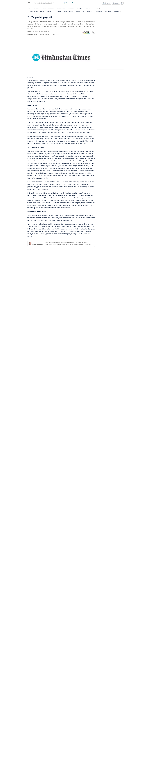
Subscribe (115, 3)
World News (71, 8)
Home (30, 8)
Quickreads (99, 11)
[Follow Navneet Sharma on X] (51, 34)
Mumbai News (80, 11)
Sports (42, 11)
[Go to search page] (32, 3)
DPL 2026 (87, 8)
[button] (28, 3)
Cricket (44, 8)
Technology (90, 11)
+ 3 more (116, 11)
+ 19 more (95, 8)
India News (51, 8)
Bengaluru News (68, 11)
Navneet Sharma (44, 34)
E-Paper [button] (107, 3)
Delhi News (58, 11)
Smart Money (33, 11)
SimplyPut (49, 11)
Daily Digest (108, 11)
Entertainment (61, 8)
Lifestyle (79, 8)
